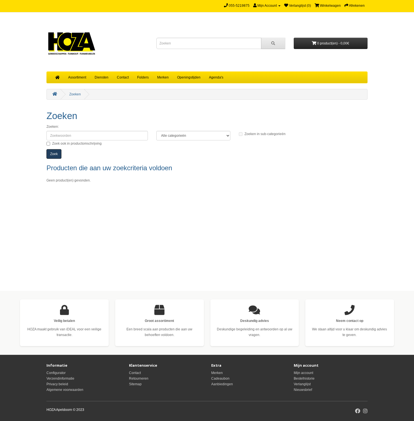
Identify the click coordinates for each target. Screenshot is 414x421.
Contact (123, 77)
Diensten (101, 77)
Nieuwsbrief (303, 390)
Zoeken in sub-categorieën (265, 134)
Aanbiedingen (222, 384)
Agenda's (216, 77)
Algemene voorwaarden (64, 390)
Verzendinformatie (60, 378)
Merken (163, 77)
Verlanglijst (302, 384)
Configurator (56, 373)
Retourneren (138, 378)
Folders (143, 77)
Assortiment (77, 77)
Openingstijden (189, 77)
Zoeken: (52, 127)
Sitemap (135, 384)
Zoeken (75, 94)
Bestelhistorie (304, 378)
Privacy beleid (57, 384)
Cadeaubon (220, 378)
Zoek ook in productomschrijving (77, 143)
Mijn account (303, 373)
